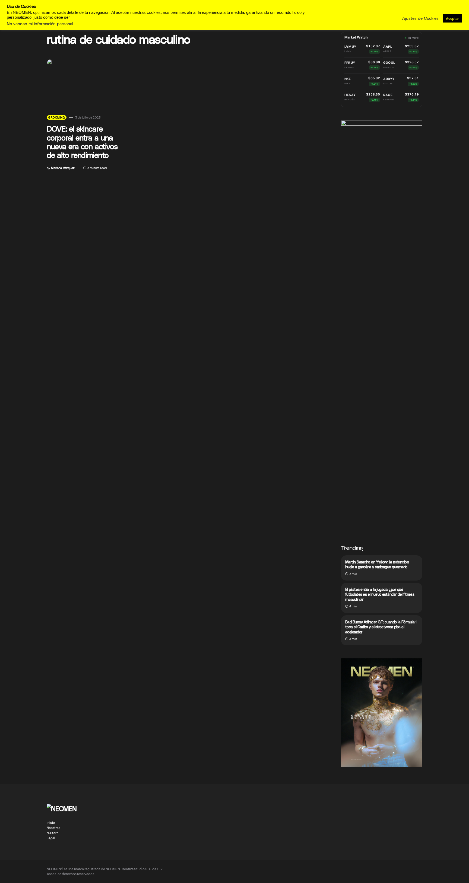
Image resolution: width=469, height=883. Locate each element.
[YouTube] (399, 806)
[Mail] (409, 806)
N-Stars (52, 833)
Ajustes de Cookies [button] (420, 18)
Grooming (56, 117)
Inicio (51, 822)
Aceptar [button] (452, 18)
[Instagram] (377, 806)
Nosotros (53, 828)
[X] (420, 806)
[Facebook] (367, 806)
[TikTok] (388, 806)
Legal (51, 838)
